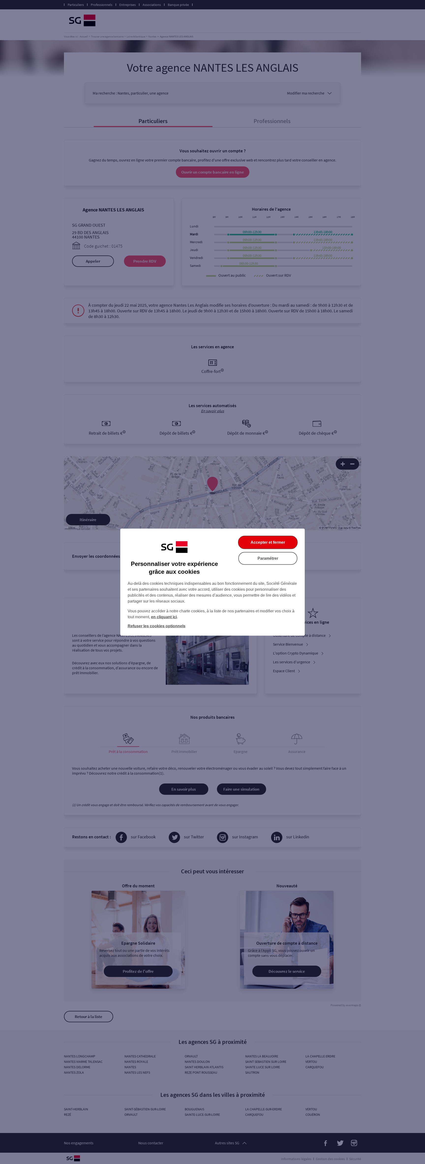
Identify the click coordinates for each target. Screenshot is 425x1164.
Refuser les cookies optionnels (156, 626)
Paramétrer (268, 558)
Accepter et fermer (268, 542)
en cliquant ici (164, 617)
